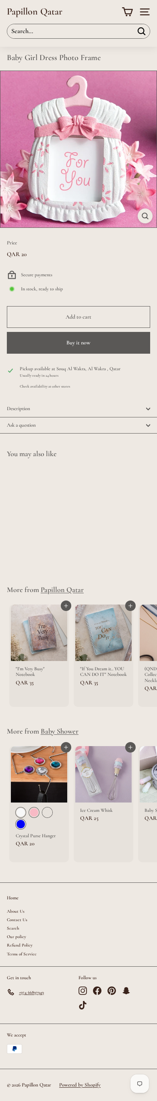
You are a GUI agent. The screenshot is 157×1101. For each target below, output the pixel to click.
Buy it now (78, 342)
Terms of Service (22, 954)
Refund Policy (20, 945)
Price (12, 243)
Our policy (16, 936)
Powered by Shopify (80, 1085)
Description (18, 408)
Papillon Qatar (34, 11)
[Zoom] (145, 216)
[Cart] (127, 12)
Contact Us (17, 919)
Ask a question (21, 425)
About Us (16, 911)
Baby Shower (59, 731)
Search (13, 928)
